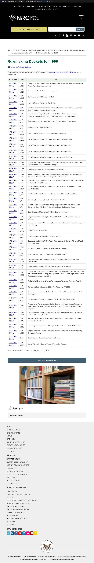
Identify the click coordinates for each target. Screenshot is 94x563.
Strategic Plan (13, 459)
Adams (9, 436)
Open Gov (11, 439)
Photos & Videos (14, 448)
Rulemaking (12, 522)
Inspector (77, 556)
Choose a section (16, 416)
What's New (37, 6)
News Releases (13, 430)
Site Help (46, 6)
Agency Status (13, 480)
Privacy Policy (44, 559)
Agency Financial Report (18, 465)
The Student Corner (16, 445)
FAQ (15, 6)
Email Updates (67, 6)
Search (79, 29)
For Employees (68, 559)
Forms (9, 497)
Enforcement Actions (16, 518)
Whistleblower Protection (46, 556)
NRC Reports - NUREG (16, 506)
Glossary (11, 525)
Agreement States (25, 6)
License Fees (12, 468)
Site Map (24, 559)
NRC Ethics (11, 477)
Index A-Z (77, 6)
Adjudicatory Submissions (18, 503)
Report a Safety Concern (28, 29)
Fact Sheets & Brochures (18, 494)
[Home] (44, 18)
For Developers (14, 451)
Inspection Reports (16, 512)
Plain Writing (13, 515)
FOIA (34, 556)
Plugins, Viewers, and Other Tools (61, 72)
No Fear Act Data (63, 556)
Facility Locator (52, 9)
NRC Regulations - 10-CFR (18, 509)
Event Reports (13, 433)
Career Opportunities (17, 474)
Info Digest (12, 491)
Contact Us (56, 6)
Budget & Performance (17, 462)
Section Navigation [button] (47, 360)
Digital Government (16, 442)
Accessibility (33, 559)
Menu (82, 18)
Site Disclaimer (56, 559)
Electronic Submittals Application (22, 500)
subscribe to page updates (21, 67)
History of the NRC (15, 471)
